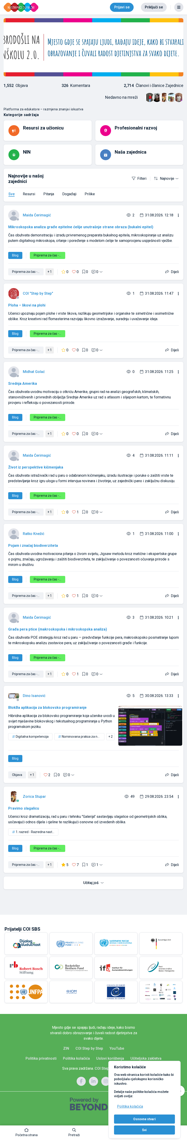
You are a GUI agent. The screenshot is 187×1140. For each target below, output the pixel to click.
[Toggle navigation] (178, 7)
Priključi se (154, 7)
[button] (27, 1132)
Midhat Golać (34, 372)
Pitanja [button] (48, 194)
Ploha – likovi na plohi (26, 305)
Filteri (141, 178)
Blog (15, 255)
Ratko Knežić (33, 534)
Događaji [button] (69, 194)
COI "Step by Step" (38, 293)
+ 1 (49, 272)
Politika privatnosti (41, 1058)
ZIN (66, 1048)
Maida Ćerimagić (37, 215)
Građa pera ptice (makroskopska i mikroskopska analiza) (57, 629)
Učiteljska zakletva (145, 1058)
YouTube (116, 1048)
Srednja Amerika (22, 383)
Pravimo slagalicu (23, 808)
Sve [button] (11, 194)
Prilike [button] (90, 194)
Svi (144, 1130)
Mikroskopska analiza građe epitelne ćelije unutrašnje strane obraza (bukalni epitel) (80, 227)
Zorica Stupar (34, 796)
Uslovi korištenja (110, 1058)
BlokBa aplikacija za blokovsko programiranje (47, 707)
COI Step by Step (89, 1048)
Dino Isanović (34, 696)
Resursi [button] (29, 194)
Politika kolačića (130, 1106)
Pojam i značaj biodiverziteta (33, 545)
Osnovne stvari (144, 1119)
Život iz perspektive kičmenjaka (35, 467)
